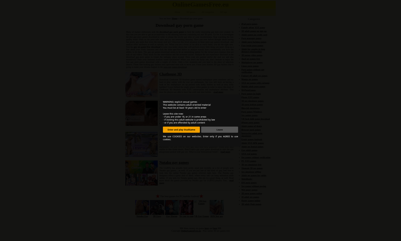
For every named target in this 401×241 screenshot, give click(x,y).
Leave (219, 129)
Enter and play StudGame (181, 129)
